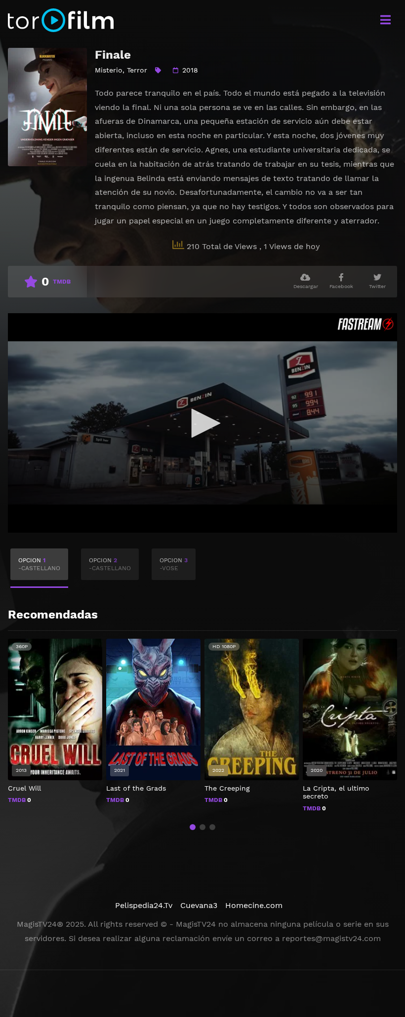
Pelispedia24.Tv (143, 905)
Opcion (39, 564)
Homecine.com (254, 905)
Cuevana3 (198, 905)
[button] (193, 827)
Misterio (108, 70)
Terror (137, 70)
